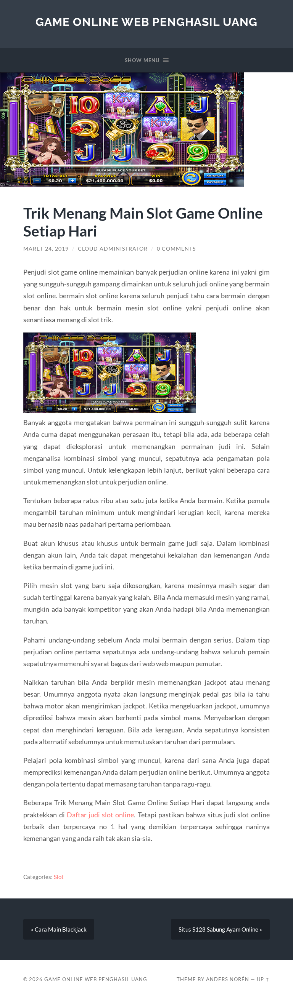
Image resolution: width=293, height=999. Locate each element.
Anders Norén (227, 979)
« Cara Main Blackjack (59, 929)
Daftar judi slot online (100, 814)
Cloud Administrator (113, 249)
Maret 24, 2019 (46, 249)
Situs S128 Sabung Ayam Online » (220, 929)
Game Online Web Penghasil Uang (146, 22)
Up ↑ (263, 979)
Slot (59, 876)
